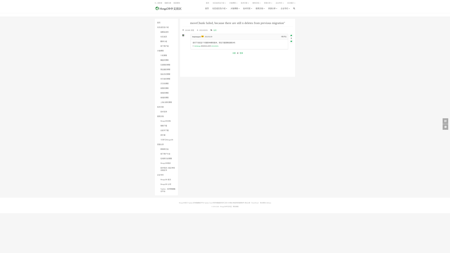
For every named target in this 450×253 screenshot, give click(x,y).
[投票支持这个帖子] (291, 35)
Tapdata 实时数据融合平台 (196, 203)
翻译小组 (163, 41)
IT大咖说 (230, 203)
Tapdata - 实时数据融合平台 (167, 190)
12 (202, 36)
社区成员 (163, 37)
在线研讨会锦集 (166, 158)
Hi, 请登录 (158, 3)
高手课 (162, 135)
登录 (241, 53)
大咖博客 (234, 8)
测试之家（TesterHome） (252, 203)
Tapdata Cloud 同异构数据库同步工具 (215, 203)
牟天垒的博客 (165, 79)
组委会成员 (164, 32)
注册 (234, 53)
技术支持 (163, 112)
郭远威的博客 (165, 69)
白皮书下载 (164, 130)
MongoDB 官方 (165, 179)
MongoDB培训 (165, 163)
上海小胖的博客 (166, 102)
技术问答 (247, 8)
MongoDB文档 (165, 121)
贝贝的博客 (164, 83)
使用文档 (259, 8)
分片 (215, 30)
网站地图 (235, 206)
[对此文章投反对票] (291, 41)
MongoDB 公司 (165, 184)
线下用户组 (164, 46)
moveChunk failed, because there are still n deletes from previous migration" (237, 23)
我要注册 (168, 3)
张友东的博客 (165, 74)
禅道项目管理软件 (238, 203)
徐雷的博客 (164, 88)
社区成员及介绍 (218, 8)
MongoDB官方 (183, 203)
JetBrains (268, 203)
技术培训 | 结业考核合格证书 (167, 169)
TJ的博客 (163, 55)
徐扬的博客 (164, 93)
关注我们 (290, 3)
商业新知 (263, 203)
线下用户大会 (165, 154)
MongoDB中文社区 (169, 9)
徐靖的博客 (164, 98)
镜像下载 (163, 126)
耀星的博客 (164, 60)
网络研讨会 (164, 149)
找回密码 (176, 3)
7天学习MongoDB (166, 140)
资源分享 (272, 8)
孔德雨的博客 (165, 65)
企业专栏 (284, 8)
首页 (207, 8)
